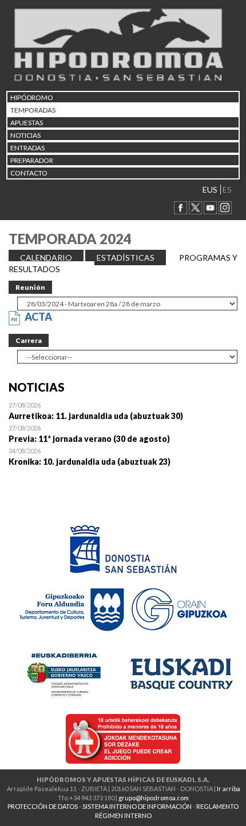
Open (123, 410)
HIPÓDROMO (31, 97)
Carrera (28, 340)
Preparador (31, 160)
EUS (210, 189)
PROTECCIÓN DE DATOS (42, 806)
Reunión (30, 287)
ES (227, 189)
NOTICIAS (25, 135)
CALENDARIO (46, 257)
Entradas (27, 147)
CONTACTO (28, 173)
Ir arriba (228, 788)
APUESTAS (26, 122)
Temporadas (32, 110)
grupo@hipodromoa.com (153, 797)
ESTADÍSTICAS (125, 257)
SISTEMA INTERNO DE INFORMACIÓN (137, 806)
